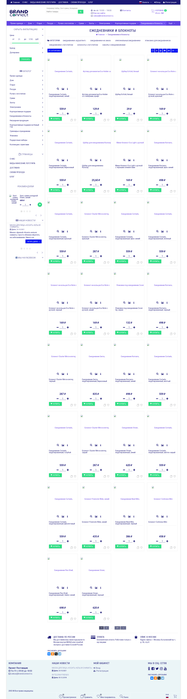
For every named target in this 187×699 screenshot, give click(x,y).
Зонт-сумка (64, 8)
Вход (158, 2)
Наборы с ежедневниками (113, 45)
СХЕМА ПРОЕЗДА (78, 2)
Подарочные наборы (18, 140)
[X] (56, 653)
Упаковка (14, 136)
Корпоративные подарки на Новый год (24, 126)
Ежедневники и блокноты (152, 23)
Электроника (104, 23)
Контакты (127, 10)
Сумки (81, 23)
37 (117, 628)
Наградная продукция (19, 120)
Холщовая (73, 8)
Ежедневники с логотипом (61, 45)
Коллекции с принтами (19, 145)
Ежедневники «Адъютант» (74, 41)
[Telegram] (59, 653)
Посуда (50, 23)
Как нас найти (99, 13)
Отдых (39, 23)
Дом (30, 23)
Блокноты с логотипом (87, 45)
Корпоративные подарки (125, 23)
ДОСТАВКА (63, 2)
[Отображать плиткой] (153, 50)
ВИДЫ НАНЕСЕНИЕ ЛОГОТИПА (43, 2)
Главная (16, 2)
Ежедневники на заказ (100, 41)
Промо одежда (16, 23)
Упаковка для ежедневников (158, 41)
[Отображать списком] (165, 50)
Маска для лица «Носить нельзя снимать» (25, 226)
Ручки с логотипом (66, 23)
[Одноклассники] (52, 653)
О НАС (25, 2)
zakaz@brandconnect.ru (103, 16)
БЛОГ (90, 2)
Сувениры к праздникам (20, 131)
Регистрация (170, 2)
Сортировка (55, 51)
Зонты (91, 23)
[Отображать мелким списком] (169, 50)
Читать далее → (33, 241)
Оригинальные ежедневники (127, 41)
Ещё (171, 23)
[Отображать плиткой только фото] (160, 50)
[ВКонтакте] (49, 653)
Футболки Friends (60, 675)
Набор (57, 8)
